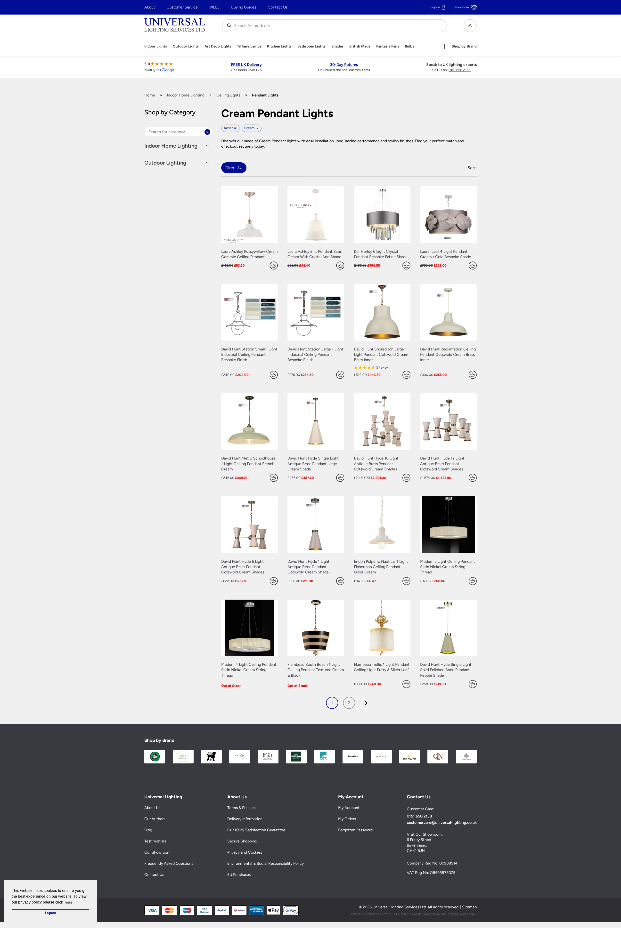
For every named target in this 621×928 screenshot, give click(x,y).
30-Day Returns (344, 64)
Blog (148, 830)
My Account (349, 808)
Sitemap (469, 907)
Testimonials (155, 841)
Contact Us (277, 7)
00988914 (448, 863)
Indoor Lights (155, 46)
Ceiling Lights (228, 95)
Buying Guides (243, 7)
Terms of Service (457, 914)
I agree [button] (50, 913)
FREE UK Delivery (246, 64)
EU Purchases (239, 874)
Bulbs (409, 46)
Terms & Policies (241, 808)
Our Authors (154, 819)
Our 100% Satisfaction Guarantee (256, 830)
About (149, 7)
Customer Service (182, 7)
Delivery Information (244, 819)
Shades (337, 46)
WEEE (214, 7)
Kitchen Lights (279, 46)
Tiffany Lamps (249, 46)
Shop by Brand (464, 46)
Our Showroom (157, 852)
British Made (359, 46)
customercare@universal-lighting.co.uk (442, 823)
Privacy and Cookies (244, 852)
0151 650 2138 (460, 70)
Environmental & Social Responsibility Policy (265, 863)
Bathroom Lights (311, 46)
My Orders (347, 819)
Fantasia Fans (387, 46)
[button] (382, 368)
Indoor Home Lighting (185, 95)
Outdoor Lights (186, 46)
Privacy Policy (431, 914)
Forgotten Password (355, 830)
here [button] (69, 902)
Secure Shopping (242, 841)
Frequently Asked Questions (168, 863)
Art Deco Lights (217, 46)
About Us (152, 808)
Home (149, 95)
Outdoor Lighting (165, 163)
